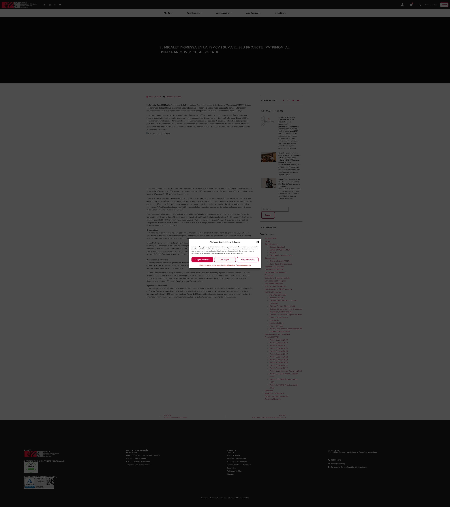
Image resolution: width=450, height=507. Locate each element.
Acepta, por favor (202, 260)
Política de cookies (205, 265)
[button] (257, 242)
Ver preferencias (247, 260)
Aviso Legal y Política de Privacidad (223, 265)
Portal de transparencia (243, 265)
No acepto (225, 260)
